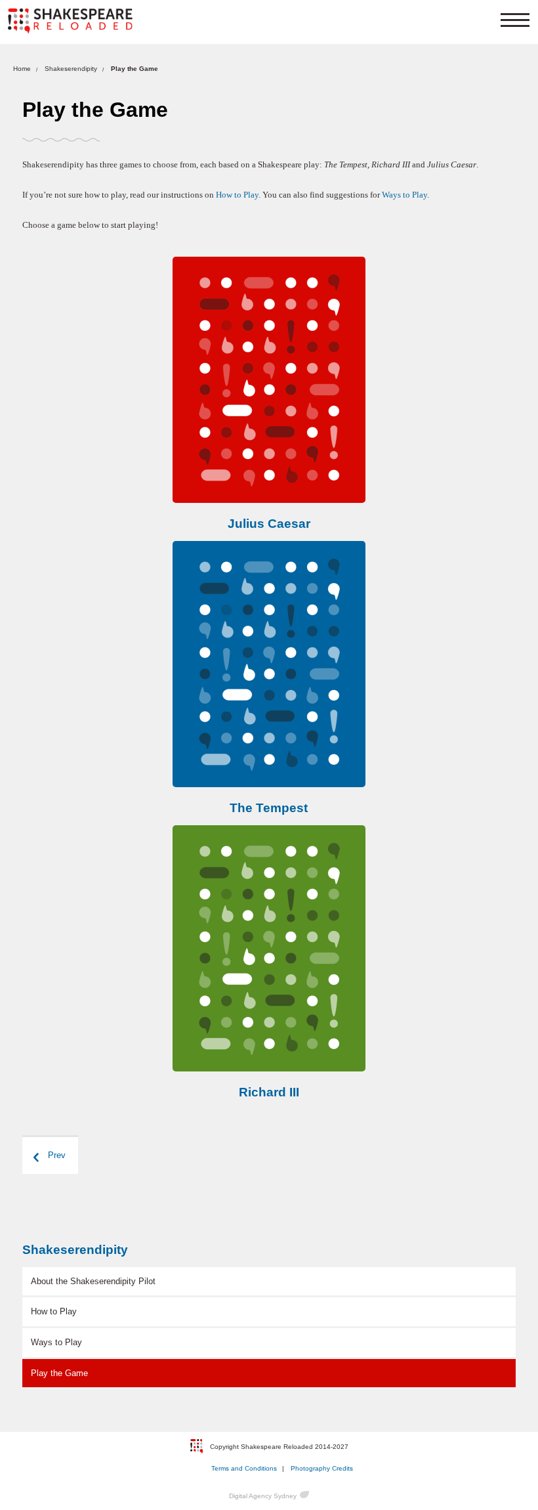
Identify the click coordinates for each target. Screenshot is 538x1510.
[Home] (70, 21)
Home (22, 68)
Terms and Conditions (244, 1468)
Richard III (269, 1092)
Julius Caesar (269, 523)
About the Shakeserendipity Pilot (93, 1281)
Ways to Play (404, 195)
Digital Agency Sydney (263, 1495)
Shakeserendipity (71, 68)
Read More (269, 380)
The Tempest (269, 808)
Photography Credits (322, 1468)
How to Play (237, 195)
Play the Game (59, 1373)
